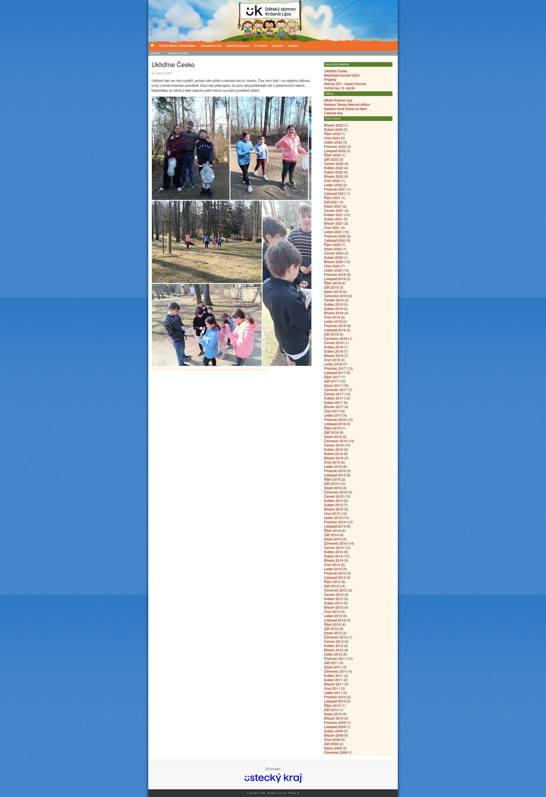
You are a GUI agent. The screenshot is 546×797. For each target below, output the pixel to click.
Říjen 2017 (332, 376)
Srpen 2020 (333, 248)
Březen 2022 (333, 176)
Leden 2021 (333, 231)
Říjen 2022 (332, 155)
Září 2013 (331, 585)
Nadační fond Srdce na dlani (345, 108)
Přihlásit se (293, 793)
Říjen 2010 (332, 705)
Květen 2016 (333, 449)
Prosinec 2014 (335, 521)
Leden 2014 (333, 568)
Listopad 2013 (335, 577)
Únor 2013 (332, 611)
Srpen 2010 (333, 713)
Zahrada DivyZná (178, 53)
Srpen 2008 (333, 748)
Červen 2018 (334, 342)
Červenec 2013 (335, 590)
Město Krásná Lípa (338, 100)
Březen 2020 (333, 261)
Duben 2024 (333, 129)
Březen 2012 (333, 649)
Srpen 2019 (333, 291)
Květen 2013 (333, 598)
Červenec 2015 (335, 492)
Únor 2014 (332, 564)
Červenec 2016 (335, 440)
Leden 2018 (333, 364)
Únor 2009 (332, 739)
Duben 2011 (333, 679)
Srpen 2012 (333, 632)
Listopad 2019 (335, 278)
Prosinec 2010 (335, 696)
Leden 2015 (333, 517)
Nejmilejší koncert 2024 (342, 75)
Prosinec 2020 (335, 236)
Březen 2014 (333, 560)
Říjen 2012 (332, 624)
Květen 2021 (333, 214)
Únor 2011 (332, 688)
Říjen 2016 (332, 428)
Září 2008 (331, 743)
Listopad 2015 (335, 475)
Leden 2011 (333, 692)
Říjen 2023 (332, 133)
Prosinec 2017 (335, 368)
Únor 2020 (332, 265)
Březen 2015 (333, 509)
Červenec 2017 (335, 389)
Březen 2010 (333, 718)
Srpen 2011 (333, 667)
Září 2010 (331, 709)
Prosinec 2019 (335, 274)
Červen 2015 (334, 496)
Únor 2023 (332, 137)
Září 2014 (331, 534)
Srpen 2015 (333, 487)
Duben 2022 (333, 172)
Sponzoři (277, 45)
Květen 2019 (333, 304)
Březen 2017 (333, 406)
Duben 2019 (333, 308)
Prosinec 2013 (335, 573)
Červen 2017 (334, 393)
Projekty (330, 79)
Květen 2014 (333, 551)
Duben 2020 (333, 257)
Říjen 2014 (332, 530)
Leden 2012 (333, 654)
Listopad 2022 (335, 150)
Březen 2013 (333, 607)
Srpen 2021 (333, 206)
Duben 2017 (333, 402)
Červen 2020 (334, 253)
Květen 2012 (333, 645)
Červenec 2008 (335, 752)
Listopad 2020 (335, 240)
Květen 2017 (333, 398)
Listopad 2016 (335, 423)
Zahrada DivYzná (211, 45)
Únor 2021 (332, 227)
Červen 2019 (334, 300)
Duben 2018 (333, 351)
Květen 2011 (333, 675)
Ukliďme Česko (335, 70)
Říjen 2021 (332, 197)
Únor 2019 (332, 317)
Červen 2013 (334, 594)
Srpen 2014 (333, 539)
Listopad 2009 (335, 726)
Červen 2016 (334, 445)
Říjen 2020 (332, 244)
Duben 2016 (333, 453)
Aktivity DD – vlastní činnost (345, 83)
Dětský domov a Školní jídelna (177, 45)
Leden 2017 (333, 415)
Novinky (155, 53)
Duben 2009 (333, 731)
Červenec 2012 (335, 637)
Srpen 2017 (333, 385)
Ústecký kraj (333, 113)
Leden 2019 (333, 321)
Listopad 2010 (335, 701)
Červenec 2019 (335, 295)
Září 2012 (331, 628)
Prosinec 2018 (335, 325)
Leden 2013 (333, 615)
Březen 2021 (333, 223)
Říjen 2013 (332, 581)
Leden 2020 (333, 270)
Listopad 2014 (335, 526)
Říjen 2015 (332, 479)
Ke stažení (260, 45)
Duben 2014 (333, 556)
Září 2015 (331, 483)
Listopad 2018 (335, 329)
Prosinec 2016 (335, 419)
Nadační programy (238, 45)
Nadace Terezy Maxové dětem (347, 104)
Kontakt (293, 45)
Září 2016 (331, 432)
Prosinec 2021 (335, 189)
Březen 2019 (333, 312)
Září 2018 (331, 334)
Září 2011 (331, 662)
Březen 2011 (333, 684)
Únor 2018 (332, 359)
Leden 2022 (333, 184)
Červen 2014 (334, 547)
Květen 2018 (333, 347)
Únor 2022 (332, 180)
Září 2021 (331, 201)
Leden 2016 (333, 466)
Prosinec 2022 (335, 146)
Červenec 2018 (335, 338)
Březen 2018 (333, 355)
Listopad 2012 (335, 620)
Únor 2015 (332, 513)
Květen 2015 (333, 500)
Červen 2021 (334, 210)
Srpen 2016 (333, 436)
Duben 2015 (333, 504)
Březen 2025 (333, 125)
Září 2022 (331, 159)
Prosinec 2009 (335, 722)
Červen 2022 (334, 163)
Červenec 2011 (335, 671)
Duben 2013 (333, 603)
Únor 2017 (332, 411)
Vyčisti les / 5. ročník (339, 88)
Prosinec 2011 (335, 658)
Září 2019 (331, 287)
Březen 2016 (333, 457)
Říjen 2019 (332, 283)
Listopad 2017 (335, 372)
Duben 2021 (333, 219)
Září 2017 (331, 381)
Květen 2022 (333, 167)
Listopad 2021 (335, 193)
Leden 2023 (333, 142)
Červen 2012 (334, 641)
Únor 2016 (332, 462)
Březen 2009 (333, 735)
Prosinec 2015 (335, 470)
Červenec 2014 (335, 543)
